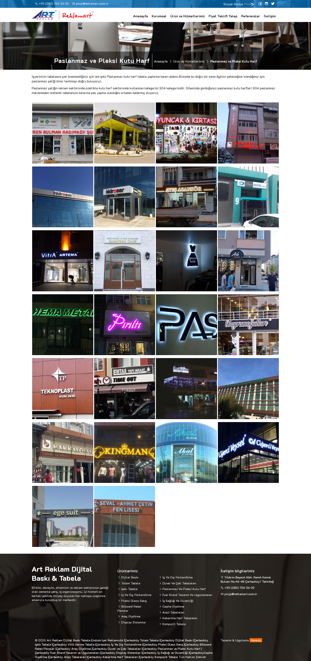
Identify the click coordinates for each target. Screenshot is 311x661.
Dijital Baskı (129, 577)
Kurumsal (159, 16)
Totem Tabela (130, 583)
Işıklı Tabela (129, 589)
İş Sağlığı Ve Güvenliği (177, 601)
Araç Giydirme (130, 616)
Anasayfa (140, 16)
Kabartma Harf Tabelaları (179, 618)
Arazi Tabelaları (173, 612)
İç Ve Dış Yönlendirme (135, 595)
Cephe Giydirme (173, 606)
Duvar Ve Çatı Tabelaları (179, 583)
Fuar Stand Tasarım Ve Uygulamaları (187, 595)
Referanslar (250, 16)
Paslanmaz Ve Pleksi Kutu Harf (184, 589)
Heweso (256, 640)
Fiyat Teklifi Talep (223, 16)
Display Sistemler (133, 622)
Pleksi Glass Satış (133, 601)
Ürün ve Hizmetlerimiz (187, 16)
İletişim (270, 16)
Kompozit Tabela (174, 624)
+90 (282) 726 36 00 (54, 3)
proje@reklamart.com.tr (92, 3)
